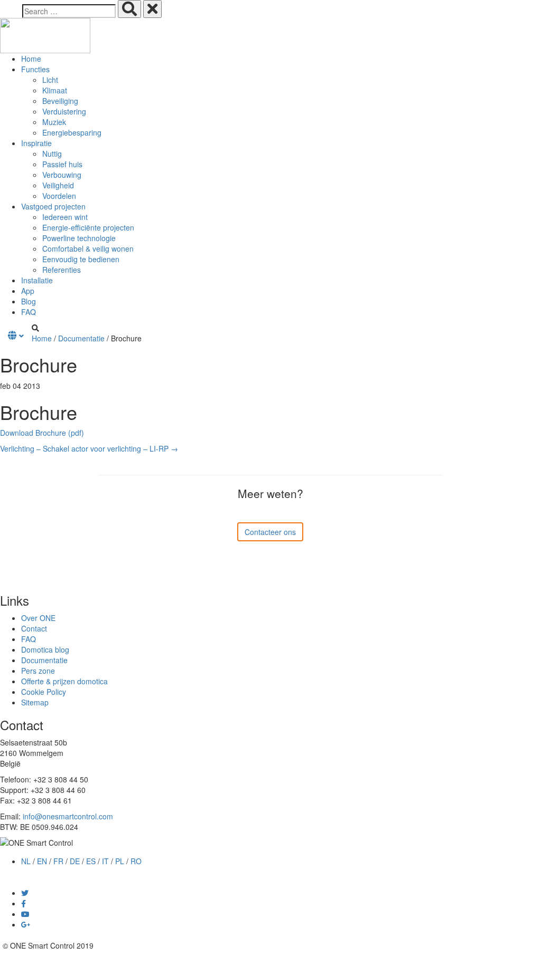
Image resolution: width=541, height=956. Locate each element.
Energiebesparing (71, 132)
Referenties (61, 269)
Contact (34, 628)
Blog (28, 301)
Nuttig (52, 153)
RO (136, 861)
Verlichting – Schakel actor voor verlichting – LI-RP (89, 448)
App (27, 290)
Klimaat (54, 90)
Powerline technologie (79, 238)
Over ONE (38, 618)
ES (91, 861)
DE (75, 861)
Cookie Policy (43, 691)
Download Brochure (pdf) (42, 432)
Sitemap (35, 702)
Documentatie (81, 338)
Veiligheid (58, 185)
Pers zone (38, 670)
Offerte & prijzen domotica (64, 681)
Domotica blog (45, 649)
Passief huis (62, 164)
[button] (16, 335)
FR (58, 861)
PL (119, 861)
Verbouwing (61, 174)
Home (31, 58)
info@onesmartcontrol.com (68, 816)
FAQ (28, 312)
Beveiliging (60, 100)
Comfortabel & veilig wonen (88, 248)
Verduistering (64, 111)
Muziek (54, 122)
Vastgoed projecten (53, 206)
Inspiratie (36, 143)
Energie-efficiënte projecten (88, 227)
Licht (50, 79)
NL (26, 861)
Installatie (37, 280)
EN (42, 861)
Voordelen (59, 195)
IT (105, 861)
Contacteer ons (270, 532)
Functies (35, 69)
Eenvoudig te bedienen (80, 259)
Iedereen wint (65, 217)
